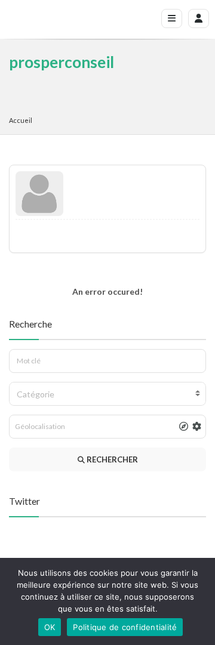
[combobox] (107, 394)
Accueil (20, 120)
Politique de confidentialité (125, 627)
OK (50, 627)
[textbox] (107, 394)
